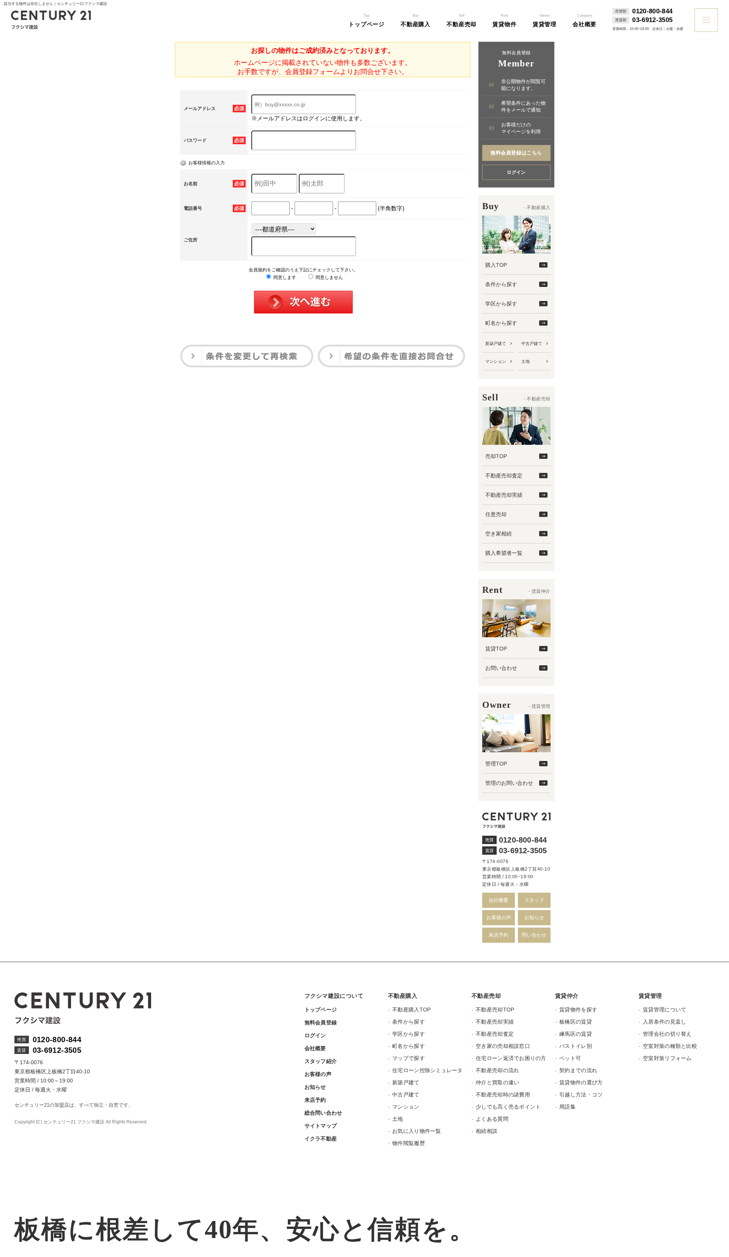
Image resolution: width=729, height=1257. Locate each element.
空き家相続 (498, 534)
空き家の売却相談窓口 (503, 1046)
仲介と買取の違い (497, 1082)
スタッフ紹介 (321, 1061)
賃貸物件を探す (578, 1010)
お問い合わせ (501, 668)
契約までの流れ (578, 1070)
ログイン (516, 172)
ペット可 (570, 1058)
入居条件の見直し (664, 1022)
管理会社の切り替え (667, 1034)
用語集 (567, 1107)
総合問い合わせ (323, 1113)
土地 (525, 361)
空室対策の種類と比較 (670, 1046)
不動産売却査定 (503, 476)
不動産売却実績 (503, 495)
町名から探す (501, 323)
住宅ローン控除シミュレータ (427, 1070)
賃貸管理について (664, 1010)
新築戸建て (495, 343)
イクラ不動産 (321, 1139)
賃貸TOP (496, 649)
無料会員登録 (321, 1022)
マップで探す (408, 1058)
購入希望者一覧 (503, 553)
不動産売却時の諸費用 (503, 1095)
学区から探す (501, 304)
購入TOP (496, 265)
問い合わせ (534, 935)
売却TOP (496, 456)
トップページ (321, 1010)
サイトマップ (321, 1126)
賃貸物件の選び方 (581, 1082)
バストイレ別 (575, 1046)
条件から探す (501, 284)
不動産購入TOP (411, 1010)
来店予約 (498, 935)
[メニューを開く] (706, 20)
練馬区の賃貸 (575, 1034)
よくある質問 (492, 1119)
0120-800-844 (652, 11)
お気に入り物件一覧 (416, 1131)
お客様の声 (498, 917)
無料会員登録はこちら (516, 153)
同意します (284, 277)
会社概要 (498, 900)
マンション (495, 361)
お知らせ (534, 917)
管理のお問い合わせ (509, 783)
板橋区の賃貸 (575, 1022)
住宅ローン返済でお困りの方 (511, 1058)
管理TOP (496, 764)
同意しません (328, 277)
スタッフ (534, 900)
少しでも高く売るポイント (508, 1107)
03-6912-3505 (652, 20)
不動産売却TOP (495, 1010)
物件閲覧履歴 (408, 1143)
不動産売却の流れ (497, 1070)
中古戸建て (531, 343)
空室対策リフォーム (667, 1058)
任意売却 (496, 514)
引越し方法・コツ (581, 1095)
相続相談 (486, 1131)
